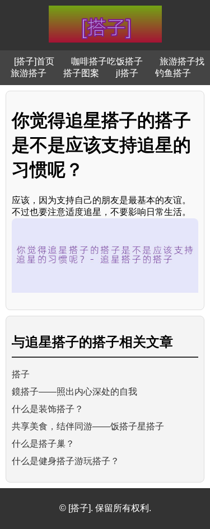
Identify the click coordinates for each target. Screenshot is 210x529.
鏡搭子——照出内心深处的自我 (74, 391)
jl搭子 (127, 73)
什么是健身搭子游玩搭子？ (65, 461)
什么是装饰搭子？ (47, 409)
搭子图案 (81, 73)
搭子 (21, 374)
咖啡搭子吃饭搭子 (107, 61)
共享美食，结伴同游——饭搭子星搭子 (88, 426)
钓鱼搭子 (173, 73)
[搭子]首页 (34, 61)
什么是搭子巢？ (43, 443)
